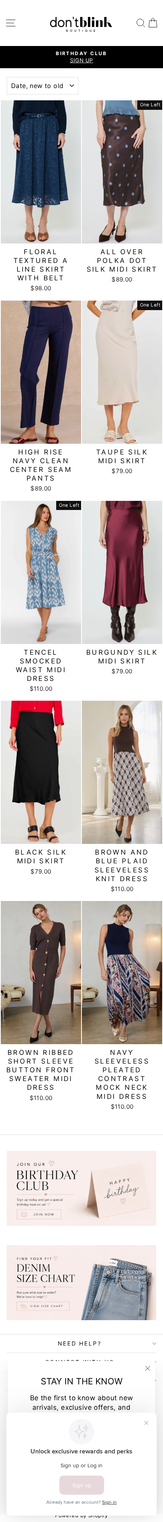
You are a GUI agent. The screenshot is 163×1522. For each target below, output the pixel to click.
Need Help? (80, 1343)
